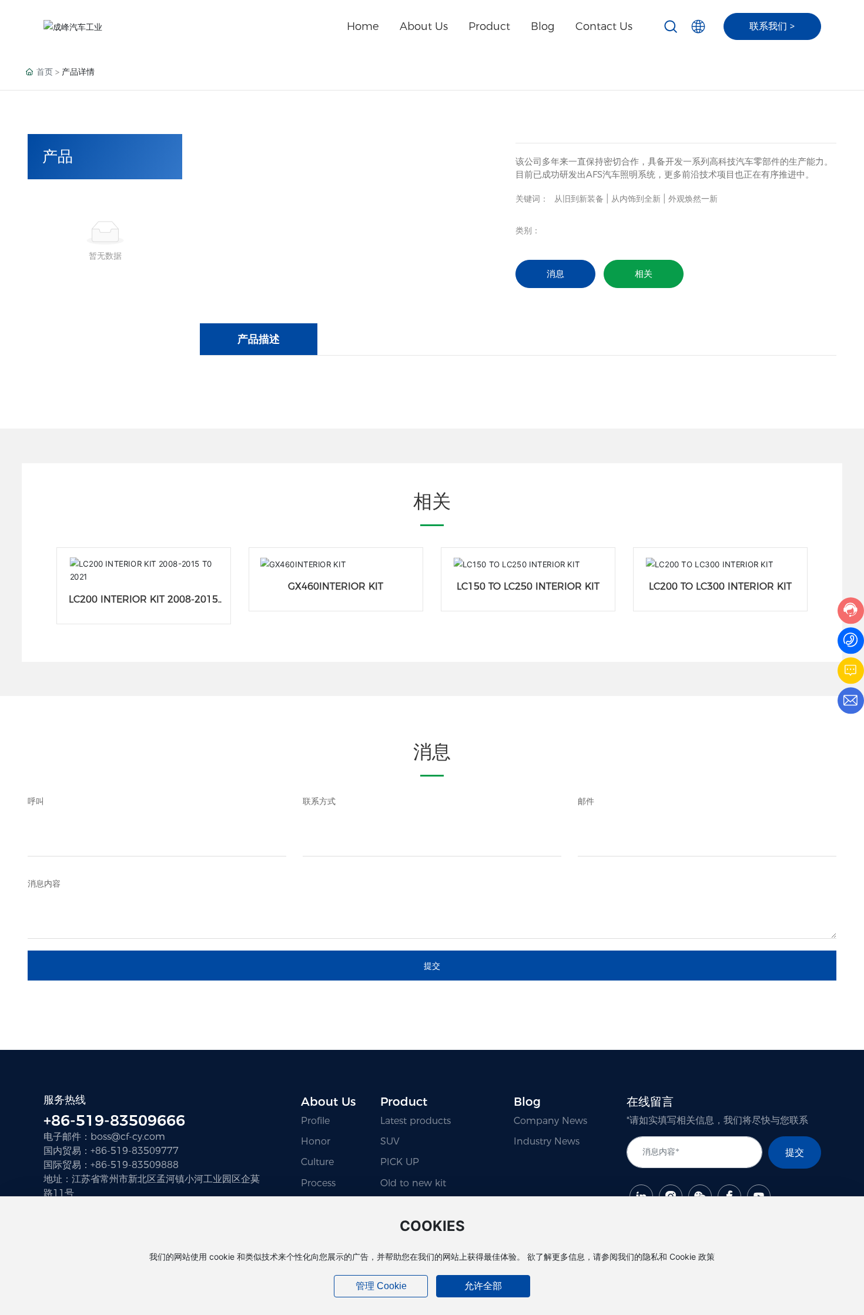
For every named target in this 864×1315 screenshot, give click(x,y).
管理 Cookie (381, 1286)
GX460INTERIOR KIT (335, 586)
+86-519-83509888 (135, 1164)
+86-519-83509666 (114, 1120)
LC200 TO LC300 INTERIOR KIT (720, 586)
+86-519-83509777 (135, 1150)
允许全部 (483, 1286)
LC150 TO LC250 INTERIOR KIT (528, 586)
